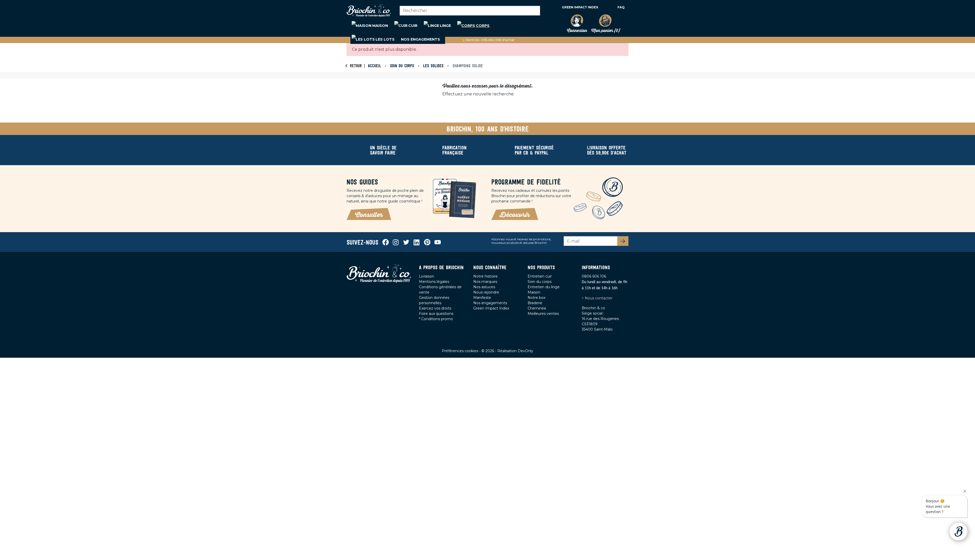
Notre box (536, 297)
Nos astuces (484, 287)
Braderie (535, 303)
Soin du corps (539, 281)
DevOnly (525, 351)
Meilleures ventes (543, 313)
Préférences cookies (460, 351)
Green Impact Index (580, 7)
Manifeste (482, 297)
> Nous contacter (597, 298)
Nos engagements (490, 303)
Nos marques (485, 281)
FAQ (621, 7)
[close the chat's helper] (965, 491)
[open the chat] (958, 531)
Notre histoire (485, 276)
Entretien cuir (540, 276)
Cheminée (537, 308)
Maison (534, 292)
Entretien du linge (544, 287)
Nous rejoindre (486, 292)
